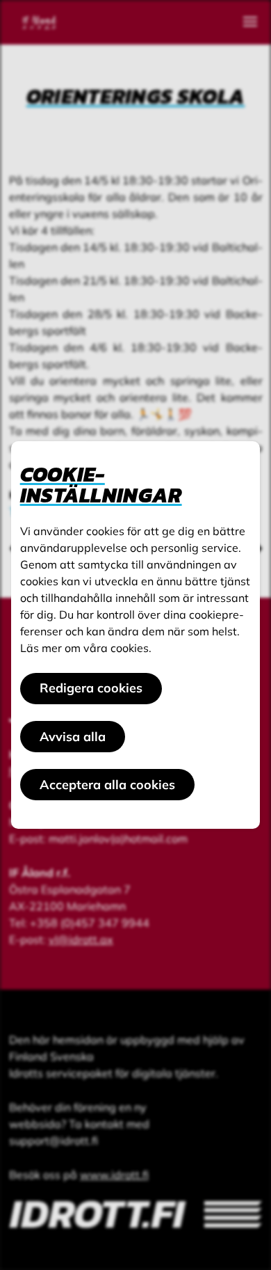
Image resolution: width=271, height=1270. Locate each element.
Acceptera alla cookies (107, 785)
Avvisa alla (73, 737)
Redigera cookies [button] (91, 688)
